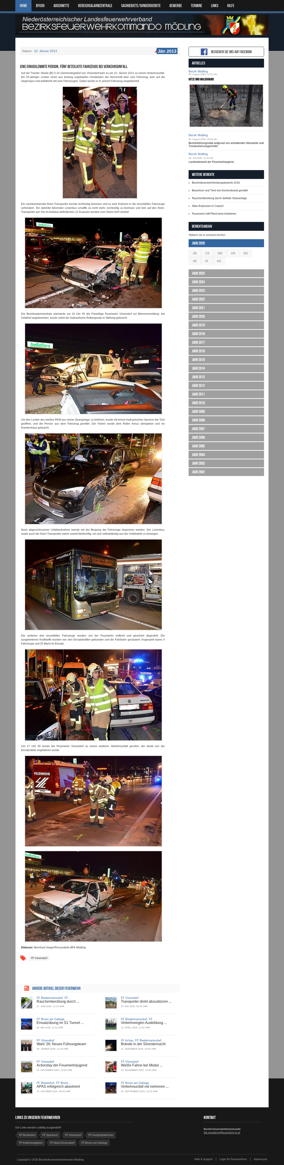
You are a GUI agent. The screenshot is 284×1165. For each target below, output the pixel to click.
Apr (233, 253)
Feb (207, 253)
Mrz (220, 253)
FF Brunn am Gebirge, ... (53, 1019)
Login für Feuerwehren (233, 1159)
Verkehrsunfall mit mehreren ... (145, 1086)
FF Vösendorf (39, 958)
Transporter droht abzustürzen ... (146, 1001)
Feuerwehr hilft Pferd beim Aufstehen (214, 213)
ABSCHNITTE (61, 5)
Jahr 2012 (198, 385)
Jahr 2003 (198, 463)
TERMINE (196, 5)
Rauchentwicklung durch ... (58, 1001)
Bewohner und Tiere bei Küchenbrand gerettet (220, 190)
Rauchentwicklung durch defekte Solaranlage (219, 198)
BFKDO (40, 5)
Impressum (260, 1159)
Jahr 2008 (198, 420)
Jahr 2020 (198, 316)
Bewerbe (176, 5)
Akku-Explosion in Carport (207, 206)
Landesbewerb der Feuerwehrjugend (211, 161)
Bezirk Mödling (198, 71)
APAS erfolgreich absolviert (58, 1086)
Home (23, 5)
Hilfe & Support (203, 1159)
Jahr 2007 (198, 429)
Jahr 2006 (198, 437)
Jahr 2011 (198, 394)
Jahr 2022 (198, 299)
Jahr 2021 (198, 308)
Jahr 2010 (198, 403)
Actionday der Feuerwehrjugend (62, 1065)
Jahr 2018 (198, 334)
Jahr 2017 (198, 342)
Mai (246, 253)
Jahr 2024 (198, 282)
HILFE (230, 5)
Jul (206, 261)
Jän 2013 (167, 51)
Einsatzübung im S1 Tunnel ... (60, 1023)
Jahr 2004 (198, 454)
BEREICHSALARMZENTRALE (95, 5)
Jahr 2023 (198, 290)
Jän (195, 253)
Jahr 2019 (198, 325)
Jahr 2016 (198, 351)
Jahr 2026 (198, 243)
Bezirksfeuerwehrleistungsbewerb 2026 (216, 182)
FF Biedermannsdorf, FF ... (54, 998)
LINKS (214, 5)
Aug (219, 261)
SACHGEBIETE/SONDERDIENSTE (141, 5)
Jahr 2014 (198, 368)
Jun (195, 261)
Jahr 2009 (198, 411)
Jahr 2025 (198, 273)
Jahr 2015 (198, 359)
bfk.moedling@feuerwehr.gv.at (222, 1132)
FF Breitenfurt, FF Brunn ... (54, 1083)
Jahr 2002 (198, 472)
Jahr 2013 (198, 377)
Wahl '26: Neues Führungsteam (61, 1044)
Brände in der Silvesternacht (143, 1044)
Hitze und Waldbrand (201, 79)
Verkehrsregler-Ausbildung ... (144, 1023)
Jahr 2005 (198, 446)
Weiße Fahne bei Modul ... (141, 1065)
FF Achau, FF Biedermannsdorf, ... (143, 1040)
